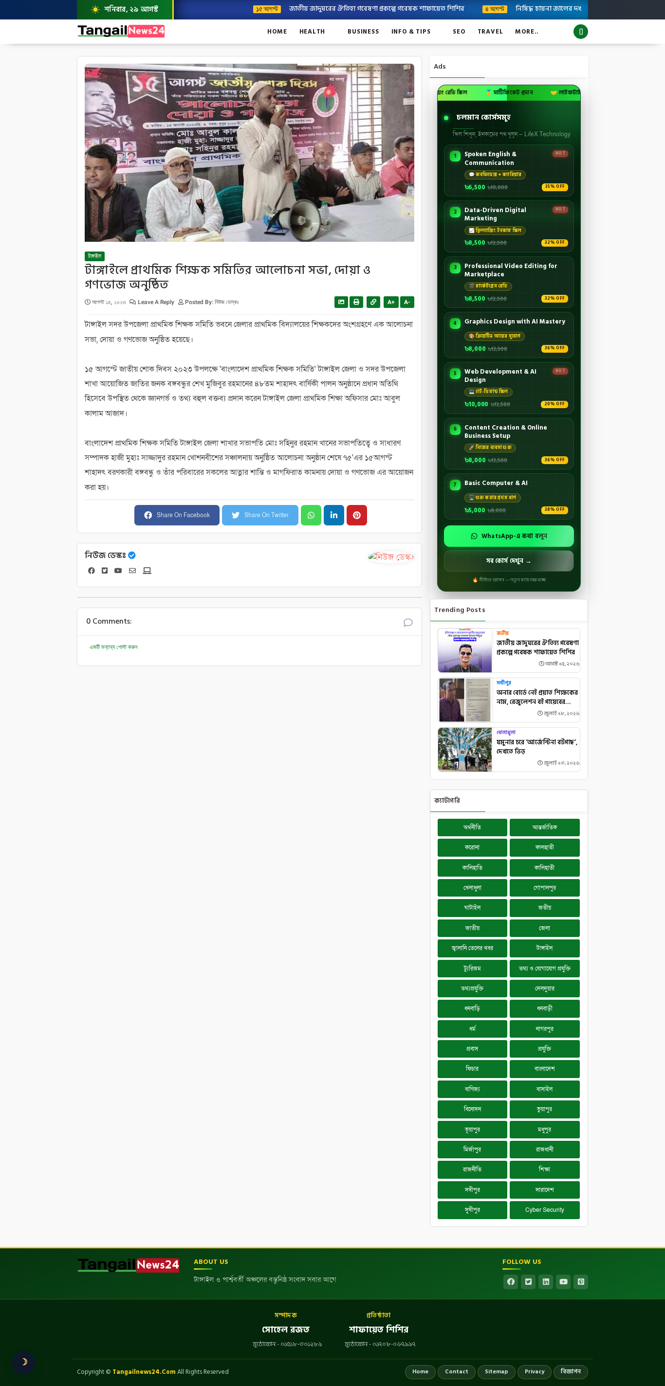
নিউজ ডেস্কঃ (105, 555)
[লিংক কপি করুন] (373, 302)
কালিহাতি (472, 868)
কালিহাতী (544, 868)
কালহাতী (545, 847)
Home (277, 31)
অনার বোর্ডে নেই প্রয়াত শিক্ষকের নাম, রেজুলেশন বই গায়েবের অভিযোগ (537, 697)
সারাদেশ (545, 1190)
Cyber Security (544, 1210)
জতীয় (503, 633)
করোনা (472, 847)
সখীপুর (504, 683)
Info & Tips (411, 31)
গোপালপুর (545, 888)
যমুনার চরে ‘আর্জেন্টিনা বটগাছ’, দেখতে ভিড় (537, 747)
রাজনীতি (472, 1169)
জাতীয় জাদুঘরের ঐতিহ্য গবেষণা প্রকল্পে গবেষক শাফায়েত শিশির (348, 8)
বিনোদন (472, 1109)
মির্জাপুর (472, 1149)
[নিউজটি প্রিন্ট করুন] (356, 302)
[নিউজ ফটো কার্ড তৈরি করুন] (341, 302)
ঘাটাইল (472, 908)
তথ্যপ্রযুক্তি (472, 988)
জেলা (544, 928)
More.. (527, 31)
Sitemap (496, 1371)
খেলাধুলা (506, 733)
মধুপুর (544, 1130)
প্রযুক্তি (544, 1049)
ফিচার (472, 1069)
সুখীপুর (472, 1210)
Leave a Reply (157, 302)
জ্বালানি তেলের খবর (472, 948)
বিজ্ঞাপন (571, 1371)
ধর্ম (472, 1029)
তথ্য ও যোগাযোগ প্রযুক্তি (545, 968)
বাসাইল (544, 1089)
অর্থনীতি (472, 827)
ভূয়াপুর (472, 1130)
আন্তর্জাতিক (545, 827)
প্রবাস (472, 1049)
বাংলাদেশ (545, 1069)
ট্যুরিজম (472, 968)
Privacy (534, 1371)
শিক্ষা (544, 1169)
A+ (391, 302)
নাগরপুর (545, 1029)
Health (312, 31)
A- (407, 302)
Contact (456, 1371)
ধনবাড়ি (472, 1008)
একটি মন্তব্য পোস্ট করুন (113, 647)
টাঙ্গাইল (94, 256)
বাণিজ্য (472, 1089)
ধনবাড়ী (545, 1008)
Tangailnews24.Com (144, 1372)
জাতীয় (472, 928)
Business (363, 31)
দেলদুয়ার (544, 988)
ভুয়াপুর (544, 1109)
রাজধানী (545, 1149)
